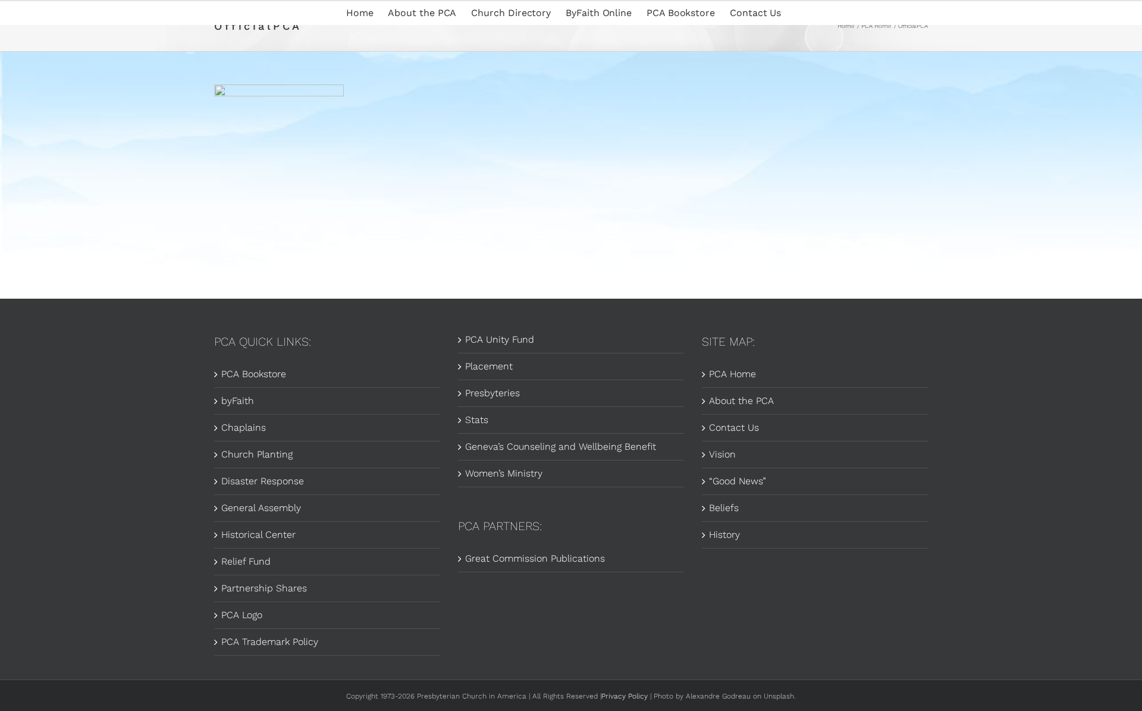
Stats (476, 419)
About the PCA (741, 400)
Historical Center (258, 534)
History (724, 534)
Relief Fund (246, 561)
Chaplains (243, 427)
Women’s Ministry (503, 473)
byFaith (237, 400)
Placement (489, 366)
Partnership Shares (264, 588)
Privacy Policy (624, 696)
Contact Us (734, 427)
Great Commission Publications (535, 558)
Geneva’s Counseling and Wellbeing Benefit (560, 446)
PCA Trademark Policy (269, 641)
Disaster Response (262, 481)
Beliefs (724, 507)
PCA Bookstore (253, 374)
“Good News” (737, 481)
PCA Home (732, 374)
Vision (722, 454)
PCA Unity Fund (499, 339)
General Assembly (261, 507)
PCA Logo (241, 615)
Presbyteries (492, 393)
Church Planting (257, 454)
